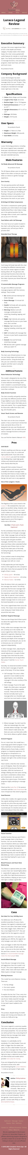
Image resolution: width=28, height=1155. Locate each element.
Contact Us (4, 1127)
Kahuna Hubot (8, 580)
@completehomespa (7, 1102)
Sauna (21, 1121)
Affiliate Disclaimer (15, 1127)
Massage (10, 12)
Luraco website (6, 457)
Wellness (3, 12)
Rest (13, 1123)
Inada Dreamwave (18, 789)
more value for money (13, 1059)
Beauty (17, 12)
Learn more (25, 35)
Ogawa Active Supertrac (11, 577)
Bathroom (24, 12)
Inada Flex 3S (14, 787)
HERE (24, 437)
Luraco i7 (4, 506)
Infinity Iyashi (8, 575)
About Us (16, 1130)
